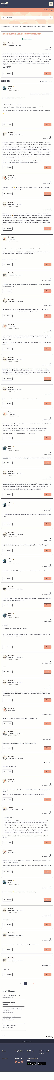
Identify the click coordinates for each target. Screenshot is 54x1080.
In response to (13, 90)
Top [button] (3, 1035)
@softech (11, 142)
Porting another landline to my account (11, 995)
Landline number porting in (9, 1002)
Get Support (15, 26)
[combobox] (27, 17)
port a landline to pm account (9, 1025)
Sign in (48, 9)
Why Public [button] (19, 1051)
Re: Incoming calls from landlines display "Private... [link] (33, 26)
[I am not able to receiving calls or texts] (51, 81)
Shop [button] (4, 1051)
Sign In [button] (4, 1058)
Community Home (5, 26)
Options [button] (50, 26)
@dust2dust (5, 142)
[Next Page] (33, 983)
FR (44, 9)
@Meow (4, 598)
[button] (4, 73)
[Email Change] (49, 81)
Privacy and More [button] (44, 1052)
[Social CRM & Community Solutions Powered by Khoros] (49, 1036)
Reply (47, 73)
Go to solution (28, 39)
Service (8, 67)
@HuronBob (5, 98)
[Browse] (3, 9)
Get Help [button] (30, 1051)
